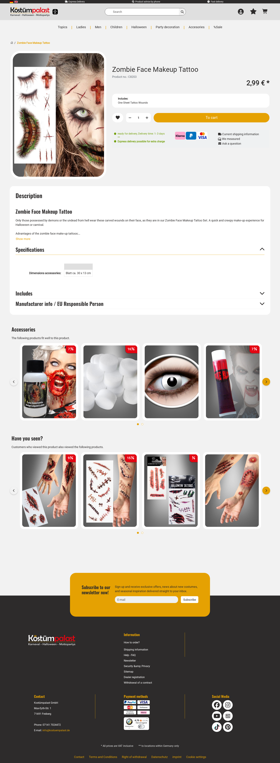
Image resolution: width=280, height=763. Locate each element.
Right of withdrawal (134, 757)
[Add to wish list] (117, 117)
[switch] (141, 726)
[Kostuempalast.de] (30, 12)
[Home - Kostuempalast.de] (51, 640)
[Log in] (241, 11)
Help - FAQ (130, 655)
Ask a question (231, 143)
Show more (23, 239)
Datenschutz (159, 757)
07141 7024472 (52, 724)
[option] (58, 115)
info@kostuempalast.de (56, 730)
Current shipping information (240, 134)
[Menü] (147, 719)
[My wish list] (253, 11)
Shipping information (136, 649)
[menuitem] (11, 1)
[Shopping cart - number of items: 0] (265, 12)
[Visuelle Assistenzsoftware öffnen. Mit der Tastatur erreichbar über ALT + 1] (53, 12)
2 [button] (142, 424)
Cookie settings (196, 757)
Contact (79, 757)
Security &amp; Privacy (137, 666)
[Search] (182, 11)
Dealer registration (134, 677)
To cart (212, 117)
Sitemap (128, 671)
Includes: (123, 98)
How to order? (132, 642)
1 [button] (138, 424)
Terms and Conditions (103, 757)
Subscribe (189, 599)
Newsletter (130, 660)
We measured (230, 139)
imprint (176, 757)
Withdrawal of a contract (138, 682)
